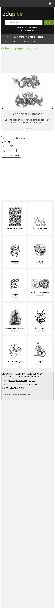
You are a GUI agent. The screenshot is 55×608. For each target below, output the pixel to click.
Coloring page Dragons (18, 380)
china (19, 384)
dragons (40, 37)
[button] (11, 156)
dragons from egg (40, 228)
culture (31, 384)
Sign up (13, 41)
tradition (25, 384)
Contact (22, 41)
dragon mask (40, 328)
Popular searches (27, 30)
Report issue (32, 41)
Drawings (23, 27)
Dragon (40, 361)
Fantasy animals (18, 37)
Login (6, 41)
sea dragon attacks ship (40, 292)
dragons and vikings (15, 228)
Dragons (31, 37)
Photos (34, 27)
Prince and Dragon (15, 361)
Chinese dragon (15, 261)
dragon (40, 261)
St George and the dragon (15, 328)
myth (37, 384)
